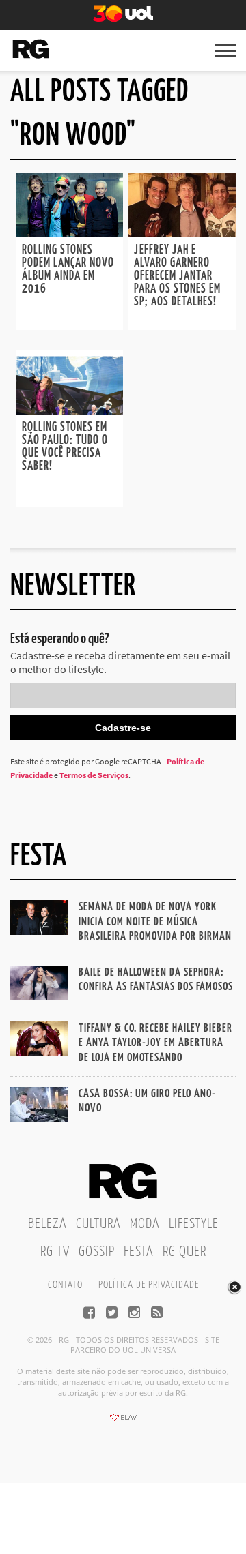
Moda (145, 1224)
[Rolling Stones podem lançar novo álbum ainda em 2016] (69, 233)
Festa (139, 1252)
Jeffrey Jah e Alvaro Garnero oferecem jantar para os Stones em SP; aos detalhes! (177, 276)
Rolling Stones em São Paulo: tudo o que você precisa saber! (65, 447)
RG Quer (184, 1252)
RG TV (55, 1252)
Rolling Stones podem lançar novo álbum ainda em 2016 (68, 269)
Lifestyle (194, 1224)
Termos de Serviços (93, 775)
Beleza (47, 1224)
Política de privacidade (148, 1285)
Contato (65, 1285)
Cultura (98, 1224)
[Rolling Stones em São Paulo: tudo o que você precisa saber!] (69, 410)
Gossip (97, 1252)
